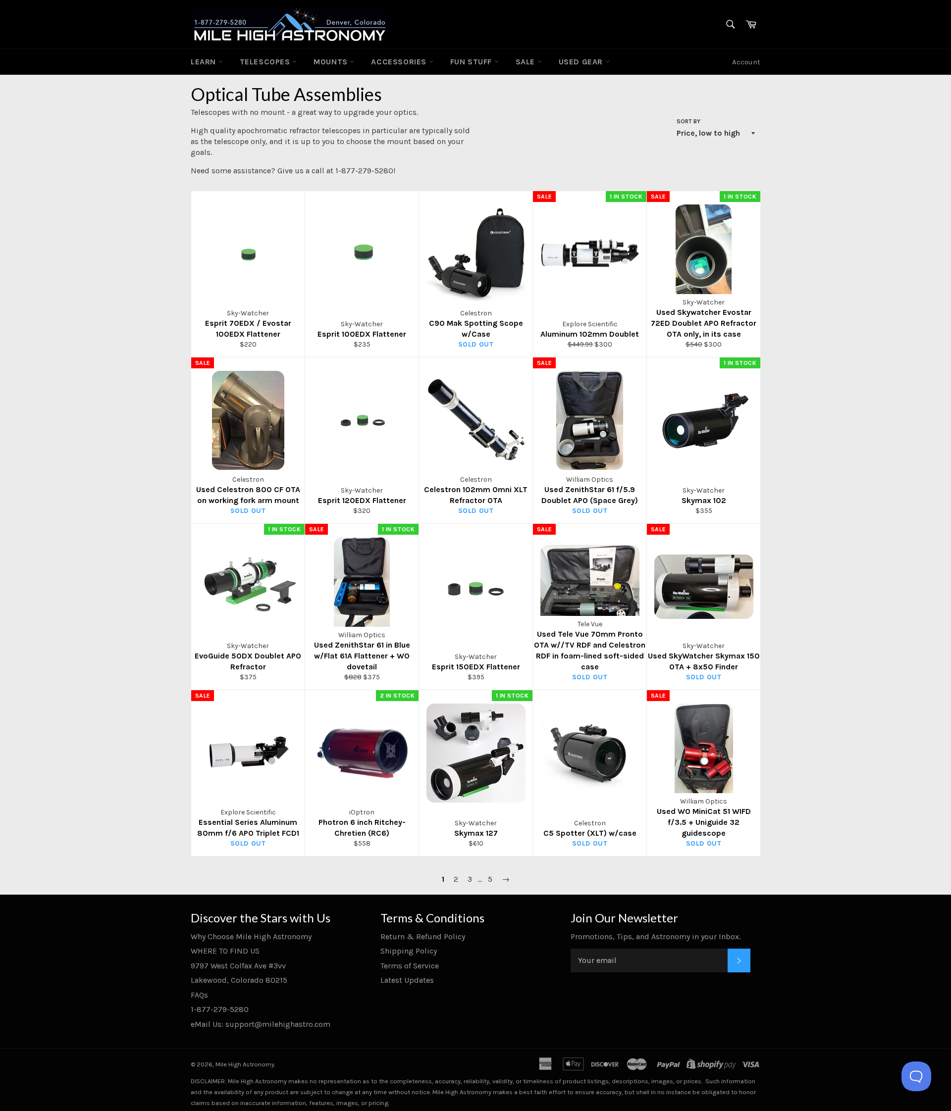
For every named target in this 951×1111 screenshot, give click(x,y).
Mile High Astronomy (244, 1064)
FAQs (199, 995)
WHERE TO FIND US (225, 951)
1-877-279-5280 (220, 1009)
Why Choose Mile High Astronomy (251, 936)
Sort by (688, 121)
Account (746, 61)
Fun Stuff (472, 61)
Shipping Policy (408, 951)
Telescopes (266, 61)
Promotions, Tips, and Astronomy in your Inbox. (655, 936)
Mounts (332, 61)
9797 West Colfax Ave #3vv (238, 965)
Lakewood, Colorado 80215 (239, 980)
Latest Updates (407, 980)
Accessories (399, 61)
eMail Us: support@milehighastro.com (260, 1024)
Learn (204, 61)
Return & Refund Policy (422, 936)
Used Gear (582, 61)
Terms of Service (409, 965)
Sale (526, 61)
